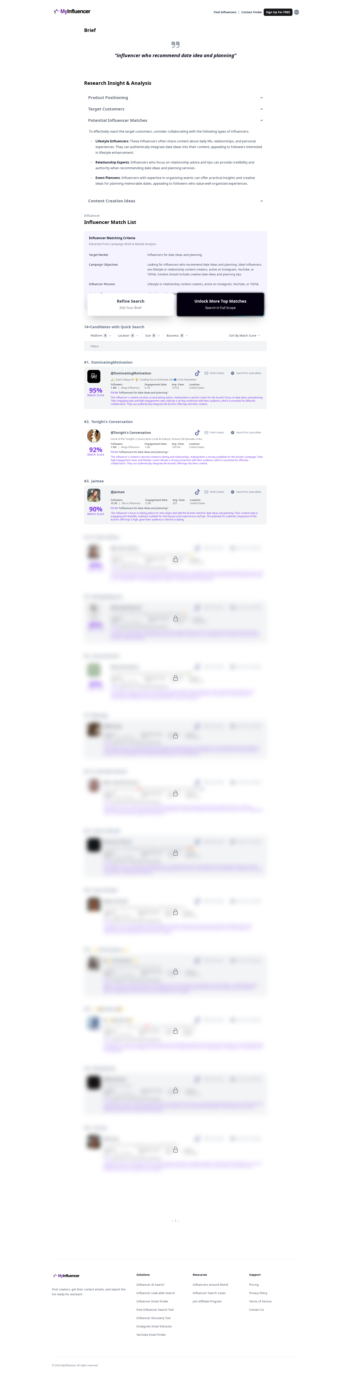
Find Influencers (225, 12)
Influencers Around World (210, 1285)
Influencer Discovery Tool (153, 1318)
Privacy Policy (258, 1293)
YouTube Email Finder (151, 1335)
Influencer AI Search (150, 1285)
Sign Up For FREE (278, 12)
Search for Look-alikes (248, 373)
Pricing (254, 1285)
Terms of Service (260, 1301)
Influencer (92, 215)
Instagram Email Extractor (154, 1326)
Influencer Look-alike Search (155, 1293)
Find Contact (217, 373)
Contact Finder (251, 12)
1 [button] (175, 1221)
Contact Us (256, 1310)
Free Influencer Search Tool (155, 1310)
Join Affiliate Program (207, 1301)
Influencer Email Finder (152, 1301)
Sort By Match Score (242, 335)
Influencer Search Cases (209, 1293)
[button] (220, 304)
